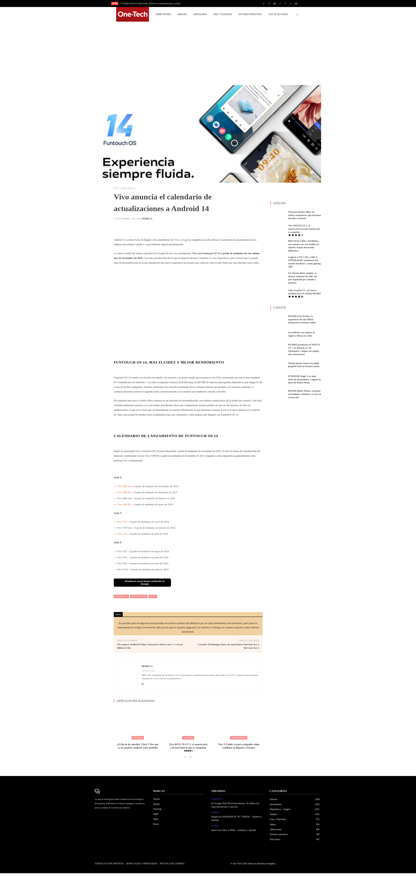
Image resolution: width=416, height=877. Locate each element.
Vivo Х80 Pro (124, 492)
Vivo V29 (122, 521)
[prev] (214, 3)
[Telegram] (274, 3)
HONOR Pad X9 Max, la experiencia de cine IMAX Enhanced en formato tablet (302, 319)
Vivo (152, 596)
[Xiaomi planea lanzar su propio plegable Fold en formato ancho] (278, 365)
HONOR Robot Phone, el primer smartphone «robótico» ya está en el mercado (304, 394)
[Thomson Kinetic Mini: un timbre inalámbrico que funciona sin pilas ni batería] (278, 215)
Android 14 (121, 596)
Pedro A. (147, 219)
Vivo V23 (122, 534)
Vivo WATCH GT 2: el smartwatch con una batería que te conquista (304, 228)
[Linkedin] (143, 683)
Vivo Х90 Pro (124, 486)
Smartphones (238, 738)
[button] (297, 14)
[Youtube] (296, 3)
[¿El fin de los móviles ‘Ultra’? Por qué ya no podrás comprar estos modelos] (138, 722)
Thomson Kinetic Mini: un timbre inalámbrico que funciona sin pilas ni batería (304, 215)
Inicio (116, 188)
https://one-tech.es (148, 671)
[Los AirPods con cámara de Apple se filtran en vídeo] (278, 334)
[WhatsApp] (290, 3)
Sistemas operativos (128, 188)
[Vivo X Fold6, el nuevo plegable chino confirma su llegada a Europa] (239, 722)
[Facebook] (264, 3)
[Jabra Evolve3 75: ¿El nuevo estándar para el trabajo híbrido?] (278, 293)
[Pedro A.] (127, 675)
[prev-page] (185, 757)
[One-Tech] (121, 791)
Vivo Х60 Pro (124, 504)
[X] (285, 3)
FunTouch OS (139, 596)
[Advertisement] (208, 53)
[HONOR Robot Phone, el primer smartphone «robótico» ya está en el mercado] (278, 394)
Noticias (137, 738)
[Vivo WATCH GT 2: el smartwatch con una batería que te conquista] (188, 722)
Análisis (188, 738)
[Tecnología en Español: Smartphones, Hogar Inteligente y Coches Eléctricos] (132, 14)
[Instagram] (269, 3)
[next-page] (190, 757)
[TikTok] (280, 3)
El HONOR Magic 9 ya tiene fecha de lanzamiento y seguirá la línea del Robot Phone (304, 379)
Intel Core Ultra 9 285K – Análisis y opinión (233, 830)
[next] (219, 3)
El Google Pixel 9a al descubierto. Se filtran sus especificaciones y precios (151, 3)
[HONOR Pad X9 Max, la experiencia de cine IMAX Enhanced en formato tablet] (278, 319)
